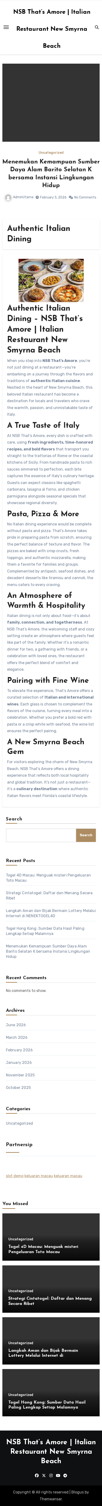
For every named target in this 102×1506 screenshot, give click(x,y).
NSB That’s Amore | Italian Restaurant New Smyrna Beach (52, 29)
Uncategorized (62, 152)
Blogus (77, 1492)
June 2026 (16, 1025)
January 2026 (19, 1062)
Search (14, 819)
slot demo (14, 1176)
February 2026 (19, 1050)
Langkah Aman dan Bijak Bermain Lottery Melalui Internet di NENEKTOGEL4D (43, 1356)
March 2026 (17, 1037)
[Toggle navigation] (6, 27)
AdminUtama (37, 182)
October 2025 (18, 1087)
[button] (93, 140)
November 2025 (20, 1075)
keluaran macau (38, 1176)
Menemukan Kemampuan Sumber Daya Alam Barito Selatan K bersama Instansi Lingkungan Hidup (48, 951)
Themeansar (51, 1499)
